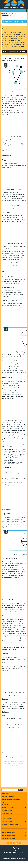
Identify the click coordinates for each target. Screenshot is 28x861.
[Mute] (20, 51)
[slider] (24, 51)
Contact (8, 852)
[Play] (4, 51)
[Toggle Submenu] (25, 804)
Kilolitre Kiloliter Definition (13, 762)
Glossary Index (10, 763)
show (12, 16)
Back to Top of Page (14, 848)
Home (2, 13)
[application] (14, 51)
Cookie (14, 852)
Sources (16, 854)
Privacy (19, 852)
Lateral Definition (17, 764)
